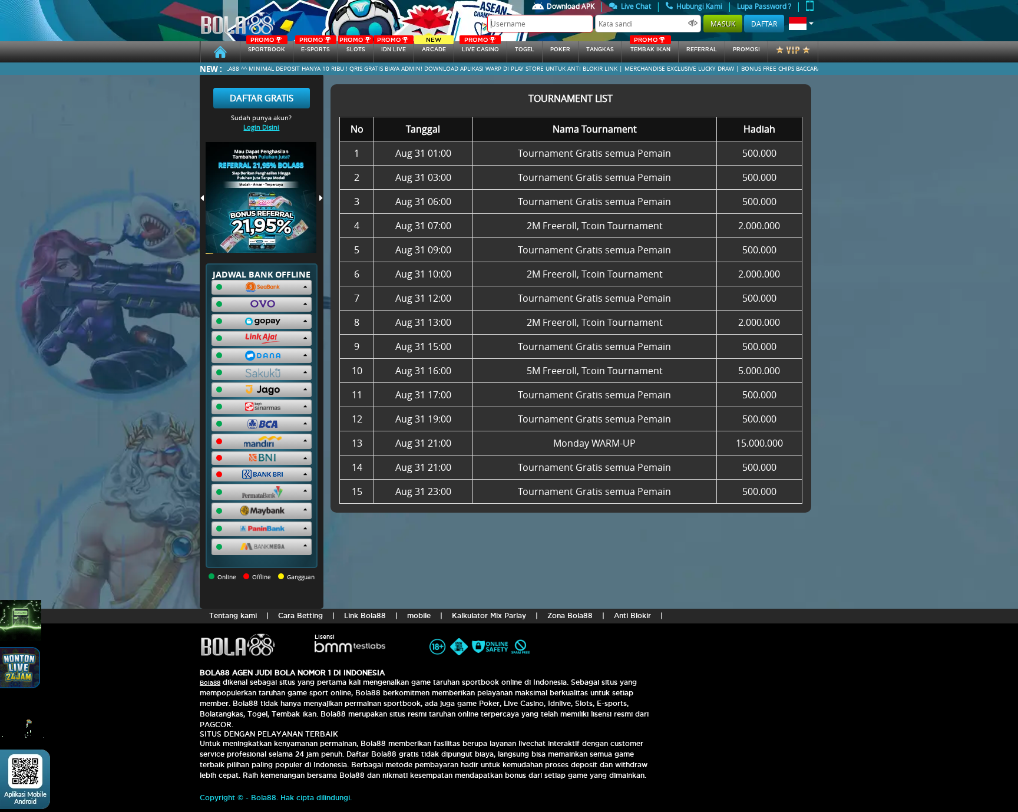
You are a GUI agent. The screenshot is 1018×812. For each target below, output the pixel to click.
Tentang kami (233, 615)
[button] (801, 23)
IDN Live (391, 46)
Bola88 (210, 682)
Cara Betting (300, 615)
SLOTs (352, 46)
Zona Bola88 (570, 615)
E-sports (314, 46)
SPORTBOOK (266, 46)
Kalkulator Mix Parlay (489, 615)
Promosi (746, 49)
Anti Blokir (632, 615)
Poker (560, 49)
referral (701, 49)
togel (524, 49)
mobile (419, 615)
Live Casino (480, 46)
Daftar (764, 23)
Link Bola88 (365, 615)
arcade (434, 46)
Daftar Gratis (261, 98)
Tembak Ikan (650, 46)
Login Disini (261, 127)
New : (211, 68)
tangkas (600, 49)
